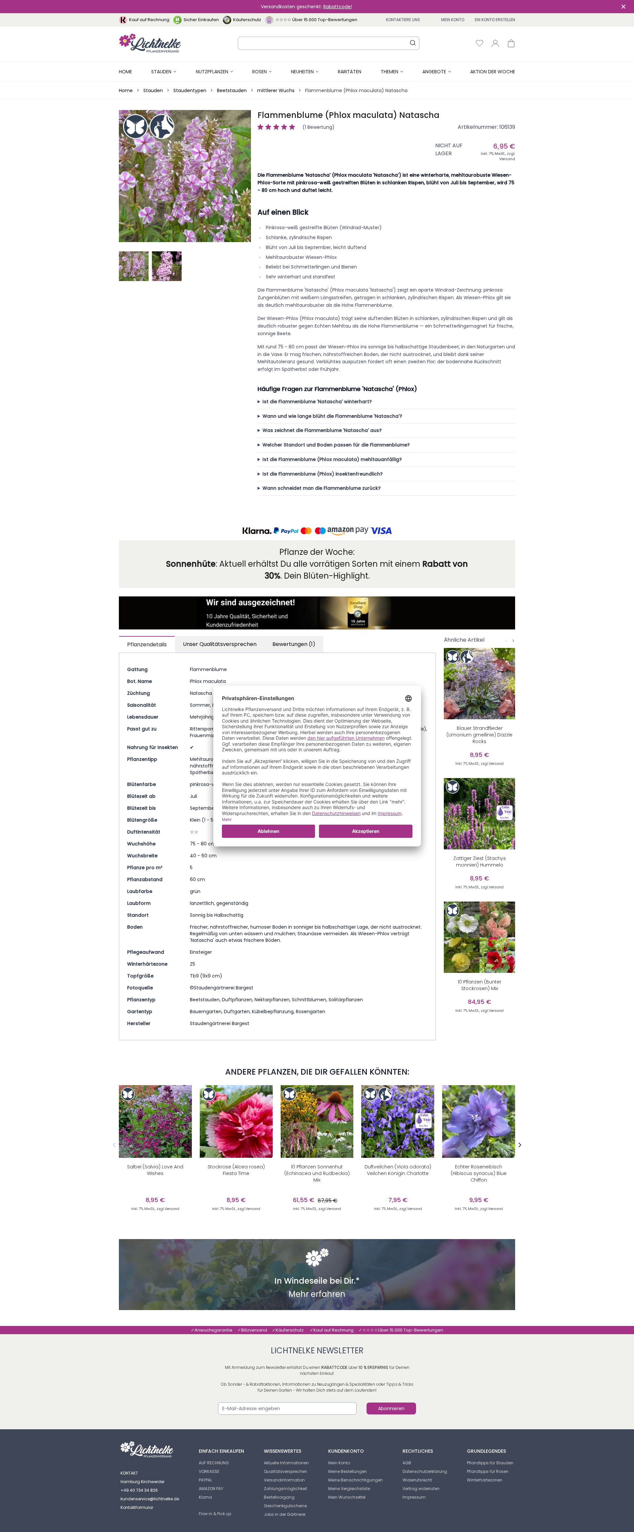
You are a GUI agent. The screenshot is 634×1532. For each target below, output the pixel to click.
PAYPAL (205, 1480)
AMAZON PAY (211, 1488)
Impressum (414, 1497)
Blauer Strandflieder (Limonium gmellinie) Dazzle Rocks (479, 735)
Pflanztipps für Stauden (490, 1463)
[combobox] (328, 43)
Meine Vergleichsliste (349, 1488)
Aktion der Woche (492, 71)
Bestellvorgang (279, 1497)
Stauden (161, 71)
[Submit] (412, 42)
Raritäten (349, 71)
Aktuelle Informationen (286, 1463)
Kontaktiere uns (403, 19)
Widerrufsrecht (417, 1480)
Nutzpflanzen (212, 71)
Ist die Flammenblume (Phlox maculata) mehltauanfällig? (332, 459)
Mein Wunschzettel (347, 1497)
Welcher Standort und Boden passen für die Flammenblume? (336, 445)
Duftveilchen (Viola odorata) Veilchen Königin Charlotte (398, 1170)
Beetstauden (232, 90)
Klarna (205, 1497)
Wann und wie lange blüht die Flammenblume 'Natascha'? (332, 416)
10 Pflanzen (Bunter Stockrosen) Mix (479, 985)
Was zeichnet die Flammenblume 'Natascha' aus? (322, 430)
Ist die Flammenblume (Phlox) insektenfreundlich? (323, 474)
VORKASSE (209, 1471)
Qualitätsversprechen (285, 1471)
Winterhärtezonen (484, 1480)
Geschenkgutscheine (285, 1506)
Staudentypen (189, 90)
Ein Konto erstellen (495, 19)
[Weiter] (513, 641)
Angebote (434, 71)
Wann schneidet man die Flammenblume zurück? (322, 488)
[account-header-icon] (495, 43)
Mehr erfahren (317, 1295)
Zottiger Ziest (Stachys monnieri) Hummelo (479, 861)
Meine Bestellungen (347, 1471)
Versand (507, 158)
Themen (389, 71)
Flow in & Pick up (215, 1513)
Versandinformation (284, 1480)
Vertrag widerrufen (421, 1488)
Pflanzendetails (147, 644)
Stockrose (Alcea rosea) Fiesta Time (236, 1170)
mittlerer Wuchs (276, 90)
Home (125, 71)
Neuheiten (302, 71)
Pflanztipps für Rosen (488, 1471)
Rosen (259, 71)
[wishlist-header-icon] (479, 43)
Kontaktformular (137, 1507)
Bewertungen (293, 644)
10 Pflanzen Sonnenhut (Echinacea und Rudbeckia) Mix (317, 1173)
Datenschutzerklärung (425, 1471)
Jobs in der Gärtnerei (284, 1514)
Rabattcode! (337, 6)
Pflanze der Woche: (317, 552)
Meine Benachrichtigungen (355, 1480)
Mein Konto (452, 19)
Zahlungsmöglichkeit (285, 1488)
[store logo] (150, 43)
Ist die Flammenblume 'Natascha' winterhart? (317, 401)
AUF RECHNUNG (214, 1463)
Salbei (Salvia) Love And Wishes (155, 1170)
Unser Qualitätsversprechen (220, 644)
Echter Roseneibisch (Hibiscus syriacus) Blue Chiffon (479, 1173)
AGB (407, 1463)
